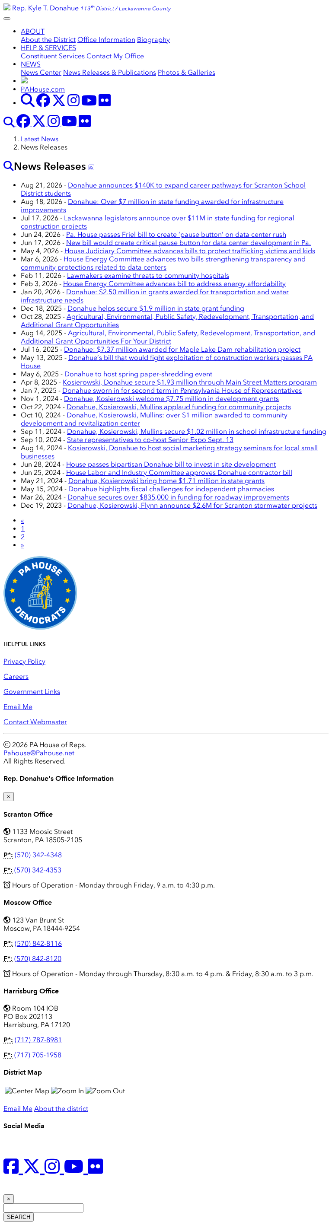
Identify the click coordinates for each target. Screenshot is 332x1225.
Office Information (106, 39)
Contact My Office (115, 56)
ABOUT (33, 31)
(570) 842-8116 (38, 943)
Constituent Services (53, 56)
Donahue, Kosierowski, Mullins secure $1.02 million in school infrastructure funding (196, 431)
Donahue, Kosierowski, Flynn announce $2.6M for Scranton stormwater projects (192, 505)
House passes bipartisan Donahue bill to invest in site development (171, 464)
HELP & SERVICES (48, 48)
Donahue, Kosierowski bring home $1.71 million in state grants (166, 481)
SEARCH (18, 1217)
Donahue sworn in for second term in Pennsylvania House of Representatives (182, 390)
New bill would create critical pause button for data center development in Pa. (188, 243)
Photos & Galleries (186, 72)
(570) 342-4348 (38, 855)
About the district (61, 1108)
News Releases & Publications (109, 72)
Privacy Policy (24, 661)
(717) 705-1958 (37, 1055)
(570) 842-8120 (37, 959)
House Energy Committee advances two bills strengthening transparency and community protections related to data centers (163, 263)
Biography (153, 39)
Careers (16, 676)
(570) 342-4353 (37, 870)
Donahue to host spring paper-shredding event (138, 374)
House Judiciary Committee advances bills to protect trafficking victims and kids (189, 251)
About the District (48, 39)
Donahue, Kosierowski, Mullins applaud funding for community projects (179, 407)
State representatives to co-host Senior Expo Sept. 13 (150, 440)
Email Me (17, 707)
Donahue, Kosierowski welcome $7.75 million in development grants (171, 399)
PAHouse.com (43, 89)
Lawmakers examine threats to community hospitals (148, 275)
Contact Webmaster (35, 722)
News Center (41, 72)
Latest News (39, 139)
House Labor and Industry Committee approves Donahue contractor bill (179, 472)
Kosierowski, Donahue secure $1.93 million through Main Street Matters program (190, 382)
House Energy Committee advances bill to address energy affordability (174, 284)
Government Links (31, 691)
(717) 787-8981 (38, 1040)
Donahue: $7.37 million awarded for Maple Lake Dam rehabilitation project (182, 349)
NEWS (31, 64)
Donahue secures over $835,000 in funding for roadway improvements (178, 497)
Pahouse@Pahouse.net (38, 753)
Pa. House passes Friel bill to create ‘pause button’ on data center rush (176, 234)
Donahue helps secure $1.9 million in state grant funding (155, 308)
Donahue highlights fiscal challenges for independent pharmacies (171, 489)
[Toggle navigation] (6, 18)
